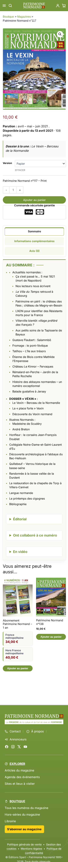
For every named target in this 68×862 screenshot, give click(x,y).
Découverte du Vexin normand (32, 414)
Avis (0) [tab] (34, 251)
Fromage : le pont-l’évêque (30, 345)
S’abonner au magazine (24, 829)
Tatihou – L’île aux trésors (29, 351)
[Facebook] (7, 747)
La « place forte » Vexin (28, 408)
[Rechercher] (10, 5)
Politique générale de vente (24, 844)
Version (7, 163)
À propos (37, 731)
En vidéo (20, 552)
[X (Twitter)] (19, 747)
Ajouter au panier (34, 200)
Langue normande (21, 493)
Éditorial (20, 519)
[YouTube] (25, 747)
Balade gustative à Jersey (29, 391)
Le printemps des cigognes (27, 498)
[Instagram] (13, 747)
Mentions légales (31, 848)
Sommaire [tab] (34, 231)
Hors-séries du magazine (22, 814)
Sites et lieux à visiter (20, 783)
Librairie (10, 821)
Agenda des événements (22, 777)
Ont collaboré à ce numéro (35, 535)
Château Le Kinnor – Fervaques (32, 366)
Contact (15, 731)
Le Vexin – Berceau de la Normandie (36, 402)
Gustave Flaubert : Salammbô (31, 340)
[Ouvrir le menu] (4, 5)
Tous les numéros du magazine (26, 808)
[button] (60, 34)
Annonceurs (18, 739)
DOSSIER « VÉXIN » (22, 398)
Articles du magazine (19, 770)
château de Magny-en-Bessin (43, 305)
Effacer (20, 170)
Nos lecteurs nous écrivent (33, 286)
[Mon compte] (58, 5)
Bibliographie (18, 504)
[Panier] (64, 5)
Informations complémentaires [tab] (34, 241)
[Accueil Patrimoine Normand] (34, 716)
